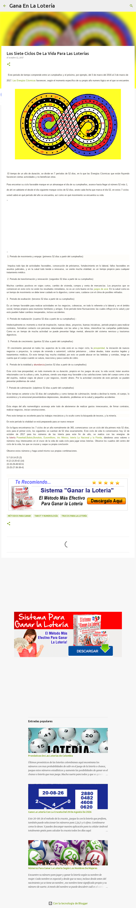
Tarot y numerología (46, 516)
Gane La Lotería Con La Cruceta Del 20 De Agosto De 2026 (59, 812)
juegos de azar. (100, 289)
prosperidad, (99, 348)
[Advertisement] (68, 226)
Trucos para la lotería (74, 516)
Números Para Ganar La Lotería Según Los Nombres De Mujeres (62, 868)
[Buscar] (60, 6)
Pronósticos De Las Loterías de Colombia (50, 755)
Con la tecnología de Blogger (70, 903)
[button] (9, 64)
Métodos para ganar (19, 516)
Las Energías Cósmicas (24, 80)
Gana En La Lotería (32, 6)
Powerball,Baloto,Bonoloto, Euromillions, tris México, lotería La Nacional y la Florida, (59, 437)
